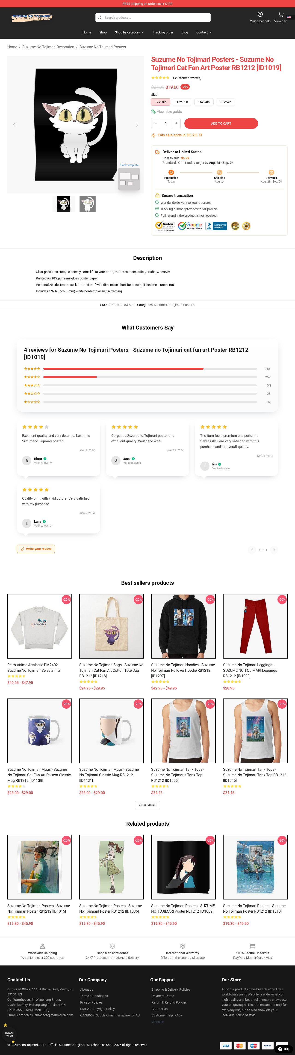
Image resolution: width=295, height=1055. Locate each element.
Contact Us (160, 1009)
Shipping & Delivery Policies (171, 989)
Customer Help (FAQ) (167, 1015)
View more (147, 805)
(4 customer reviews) (186, 78)
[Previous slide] (14, 124)
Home (12, 47)
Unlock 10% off (9, 1034)
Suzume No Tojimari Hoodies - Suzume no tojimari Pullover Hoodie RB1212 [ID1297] (183, 670)
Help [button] (286, 1049)
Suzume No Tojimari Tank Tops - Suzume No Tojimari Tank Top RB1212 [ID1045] (254, 775)
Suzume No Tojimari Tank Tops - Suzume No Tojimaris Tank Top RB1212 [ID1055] (177, 775)
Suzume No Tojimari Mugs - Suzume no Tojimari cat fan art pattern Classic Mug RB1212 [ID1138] (39, 775)
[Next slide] (137, 124)
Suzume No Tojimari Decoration (48, 47)
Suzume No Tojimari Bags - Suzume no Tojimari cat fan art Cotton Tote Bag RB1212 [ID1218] (111, 670)
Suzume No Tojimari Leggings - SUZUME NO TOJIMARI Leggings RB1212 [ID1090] (250, 670)
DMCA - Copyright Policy (97, 1009)
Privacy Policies (91, 1002)
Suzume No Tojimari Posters (103, 47)
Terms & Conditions (94, 996)
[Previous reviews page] (252, 550)
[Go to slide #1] (64, 204)
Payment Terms (163, 996)
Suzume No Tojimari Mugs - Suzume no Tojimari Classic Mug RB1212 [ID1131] (109, 775)
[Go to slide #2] (88, 204)
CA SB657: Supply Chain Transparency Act (110, 1015)
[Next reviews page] (274, 550)
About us (86, 989)
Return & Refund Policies (169, 1002)
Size (154, 94)
